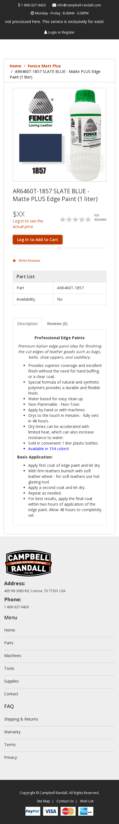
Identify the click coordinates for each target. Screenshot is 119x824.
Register (68, 32)
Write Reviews (29, 260)
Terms (10, 744)
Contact (11, 693)
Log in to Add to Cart (37, 239)
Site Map (43, 801)
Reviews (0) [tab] (57, 323)
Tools (9, 668)
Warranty (12, 731)
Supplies (11, 681)
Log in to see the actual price (28, 223)
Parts (9, 642)
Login (52, 32)
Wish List (87, 801)
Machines (12, 655)
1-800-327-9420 (33, 5)
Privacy (10, 757)
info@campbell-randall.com (79, 5)
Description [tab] (27, 323)
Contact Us (65, 801)
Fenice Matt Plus (44, 66)
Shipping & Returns (21, 719)
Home (15, 66)
